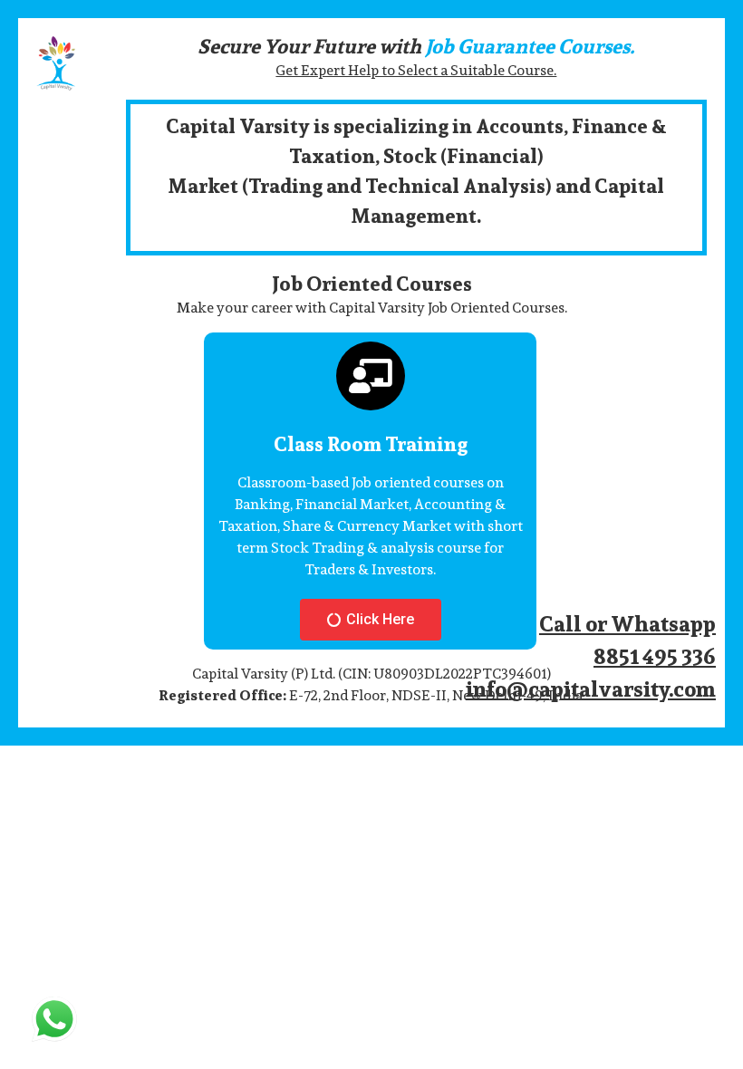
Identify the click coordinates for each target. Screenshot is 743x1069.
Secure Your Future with (416, 46)
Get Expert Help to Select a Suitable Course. (415, 70)
